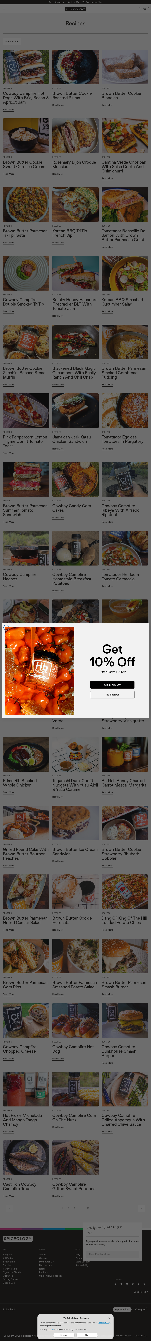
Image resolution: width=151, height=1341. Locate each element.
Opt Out (51, 1329)
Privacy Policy (104, 1323)
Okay (87, 1335)
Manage (63, 1335)
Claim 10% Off (112, 684)
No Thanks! (112, 694)
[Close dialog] (6, 627)
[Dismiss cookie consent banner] (109, 1318)
